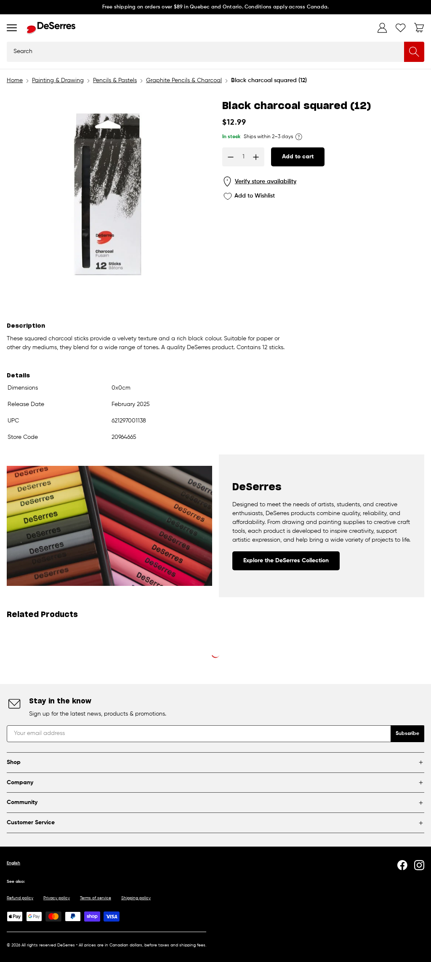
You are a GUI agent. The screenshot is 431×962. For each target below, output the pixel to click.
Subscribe (407, 733)
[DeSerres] (51, 28)
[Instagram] (419, 865)
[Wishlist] (401, 28)
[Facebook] (402, 865)
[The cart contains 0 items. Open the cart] (419, 28)
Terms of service (95, 898)
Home (15, 80)
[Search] (414, 52)
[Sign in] (382, 28)
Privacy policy (56, 898)
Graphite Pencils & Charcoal (184, 80)
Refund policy (20, 898)
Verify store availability (265, 181)
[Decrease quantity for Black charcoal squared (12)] (230, 157)
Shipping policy (136, 898)
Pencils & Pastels (115, 80)
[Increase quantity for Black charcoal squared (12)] (255, 157)
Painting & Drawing (58, 80)
